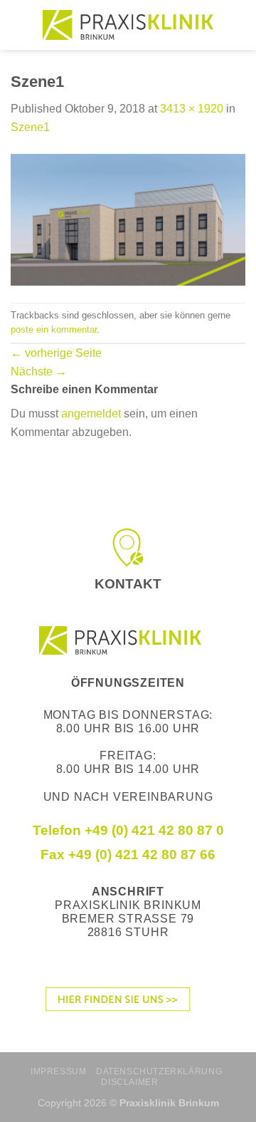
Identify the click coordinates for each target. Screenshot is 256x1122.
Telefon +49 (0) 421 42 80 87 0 (128, 830)
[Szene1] (128, 219)
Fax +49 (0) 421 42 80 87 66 (128, 854)
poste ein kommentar (54, 329)
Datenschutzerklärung (159, 1071)
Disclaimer (129, 1082)
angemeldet (91, 413)
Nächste (39, 371)
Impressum (59, 1071)
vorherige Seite (56, 353)
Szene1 (30, 127)
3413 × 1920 (191, 109)
